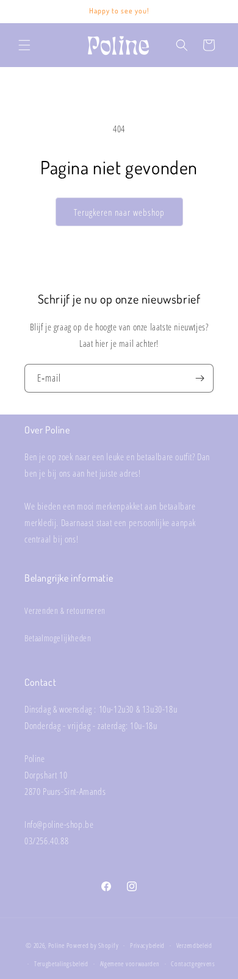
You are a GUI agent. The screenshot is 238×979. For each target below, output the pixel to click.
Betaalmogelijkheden (57, 638)
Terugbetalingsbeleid (61, 963)
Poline (56, 945)
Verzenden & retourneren (65, 610)
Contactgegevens (193, 963)
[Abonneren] (199, 378)
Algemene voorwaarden (130, 963)
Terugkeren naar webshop (119, 212)
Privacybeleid (147, 945)
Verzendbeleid (194, 945)
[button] (24, 45)
